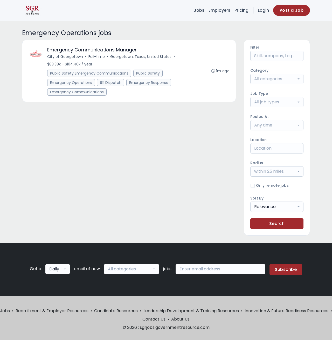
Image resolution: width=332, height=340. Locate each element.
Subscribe (286, 269)
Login (263, 10)
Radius (256, 162)
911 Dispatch (110, 82)
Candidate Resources (116, 311)
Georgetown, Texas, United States (140, 56)
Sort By (257, 198)
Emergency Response (148, 82)
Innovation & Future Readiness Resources (286, 311)
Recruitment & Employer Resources (52, 311)
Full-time (96, 56)
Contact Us (153, 319)
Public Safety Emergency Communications (89, 73)
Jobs (199, 10)
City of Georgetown (65, 56)
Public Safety (148, 73)
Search (277, 223)
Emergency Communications (77, 92)
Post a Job (291, 10)
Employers (219, 10)
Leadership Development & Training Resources (191, 311)
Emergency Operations (71, 82)
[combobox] (276, 79)
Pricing (241, 10)
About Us (180, 319)
